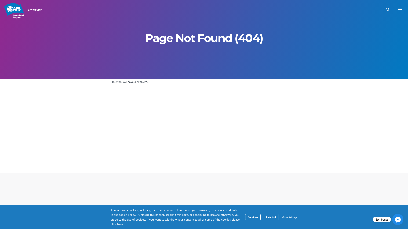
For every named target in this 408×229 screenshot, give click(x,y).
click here (117, 224)
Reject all (271, 217)
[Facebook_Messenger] (397, 219)
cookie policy (127, 215)
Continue (253, 217)
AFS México (14, 10)
